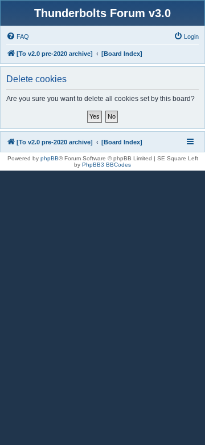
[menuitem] (17, 36)
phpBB (49, 158)
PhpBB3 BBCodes (106, 164)
